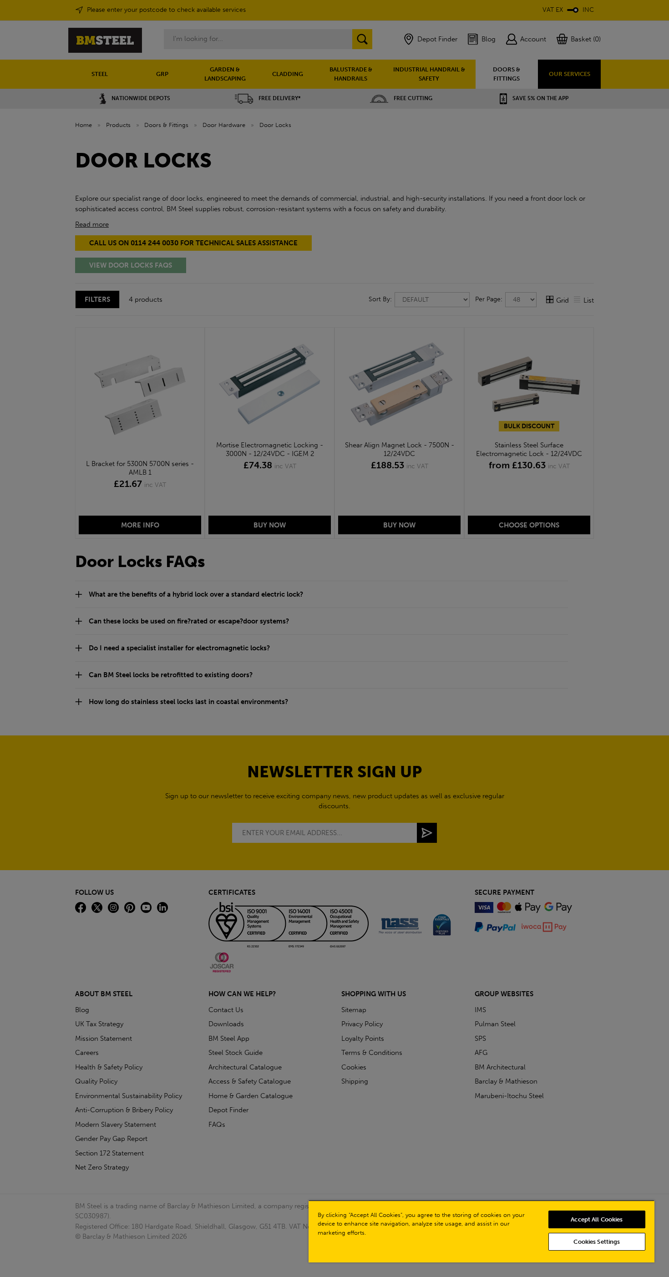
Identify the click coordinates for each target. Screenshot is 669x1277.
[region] (481, 1231)
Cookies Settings (596, 1241)
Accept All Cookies (597, 1219)
